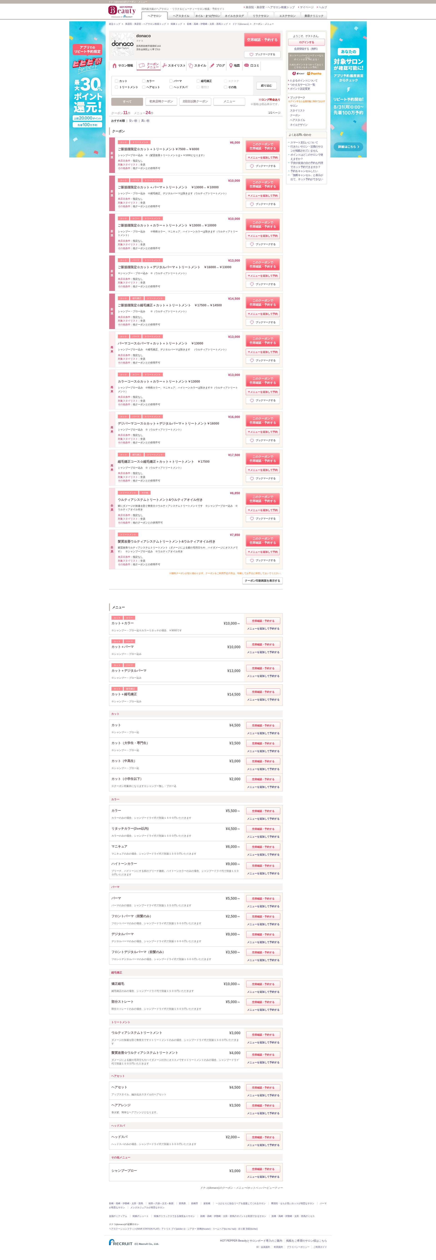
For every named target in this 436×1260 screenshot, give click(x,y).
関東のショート (141, 1216)
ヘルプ (323, 7)
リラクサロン (261, 15)
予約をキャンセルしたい (304, 171)
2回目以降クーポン (195, 101)
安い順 (133, 120)
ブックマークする (265, 54)
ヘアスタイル (181, 15)
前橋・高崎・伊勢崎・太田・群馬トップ (207, 24)
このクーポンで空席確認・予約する (263, 146)
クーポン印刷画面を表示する (262, 580)
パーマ (178, 81)
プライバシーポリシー (298, 1247)
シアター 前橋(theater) (199, 1229)
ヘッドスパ (180, 87)
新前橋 (206, 1203)
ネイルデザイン (298, 124)
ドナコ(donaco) (241, 24)
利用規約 (278, 1247)
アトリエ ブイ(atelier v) (173, 1229)
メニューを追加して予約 (264, 157)
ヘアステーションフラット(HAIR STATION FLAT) (134, 1229)
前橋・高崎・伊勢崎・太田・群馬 (126, 1203)
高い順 (145, 120)
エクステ (233, 81)
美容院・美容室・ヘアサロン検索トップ (270, 7)
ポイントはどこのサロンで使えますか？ (306, 156)
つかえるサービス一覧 (302, 84)
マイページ (307, 7)
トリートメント (128, 87)
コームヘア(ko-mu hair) (224, 1229)
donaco (143, 36)
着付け (205, 87)
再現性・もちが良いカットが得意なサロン (292, 1203)
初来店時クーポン (161, 101)
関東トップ (176, 24)
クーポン (295, 115)
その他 (232, 87)
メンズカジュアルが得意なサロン (147, 1207)
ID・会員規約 (263, 1247)
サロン (293, 105)
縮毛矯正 (206, 81)
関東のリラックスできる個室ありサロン (174, 1216)
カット (123, 81)
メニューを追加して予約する (263, 628)
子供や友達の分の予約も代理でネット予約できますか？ (306, 165)
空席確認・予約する (262, 40)
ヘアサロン (154, 15)
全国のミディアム (118, 1216)
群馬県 (182, 1203)
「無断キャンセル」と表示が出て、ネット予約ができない (306, 177)
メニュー (229, 101)
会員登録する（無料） (306, 48)
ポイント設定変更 (300, 88)
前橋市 (194, 1203)
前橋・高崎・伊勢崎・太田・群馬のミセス (293, 1216)
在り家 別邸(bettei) (248, 1229)
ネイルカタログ (234, 15)
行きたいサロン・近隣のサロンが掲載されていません (306, 148)
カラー (150, 81)
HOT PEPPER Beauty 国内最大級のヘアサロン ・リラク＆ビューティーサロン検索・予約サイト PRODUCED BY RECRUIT (122, 11)
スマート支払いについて (304, 142)
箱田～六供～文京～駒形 (161, 1203)
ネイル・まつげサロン (207, 15)
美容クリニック (314, 15)
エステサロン (287, 15)
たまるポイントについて (303, 80)
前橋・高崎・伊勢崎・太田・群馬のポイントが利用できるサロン (233, 1216)
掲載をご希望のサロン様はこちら (306, 1240)
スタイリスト (297, 110)
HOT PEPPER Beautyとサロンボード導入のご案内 (251, 1240)
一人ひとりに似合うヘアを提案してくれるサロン (241, 1203)
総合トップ (114, 24)
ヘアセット (153, 87)
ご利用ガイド (320, 1247)
